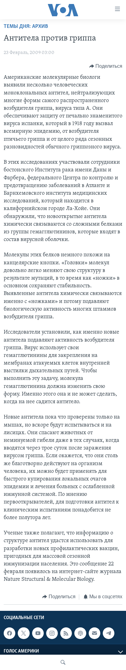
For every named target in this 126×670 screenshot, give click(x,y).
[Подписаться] (94, 633)
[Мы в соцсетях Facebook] (9, 633)
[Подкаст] (80, 633)
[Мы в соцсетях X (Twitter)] (23, 633)
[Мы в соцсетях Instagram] (52, 633)
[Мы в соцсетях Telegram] (108, 633)
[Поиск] (63, 662)
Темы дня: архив (26, 26)
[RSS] (66, 633)
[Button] (106, 66)
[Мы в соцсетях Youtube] (38, 633)
